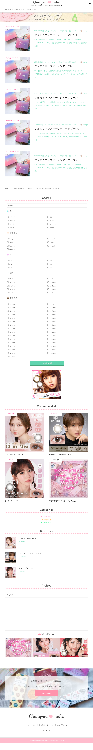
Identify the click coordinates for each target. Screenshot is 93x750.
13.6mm (52, 336)
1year (11, 242)
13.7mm (12, 339)
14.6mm (52, 353)
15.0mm (52, 293)
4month (52, 246)
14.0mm (52, 279)
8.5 (50, 261)
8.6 (10, 264)
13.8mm (12, 279)
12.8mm (52, 322)
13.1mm (12, 329)
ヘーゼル (52, 228)
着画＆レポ (47, 520)
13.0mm (52, 325)
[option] (19, 647)
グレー (51, 217)
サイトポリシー (60, 740)
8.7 (50, 264)
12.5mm (12, 318)
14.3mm (12, 286)
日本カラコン (47, 517)
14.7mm (52, 289)
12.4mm (52, 315)
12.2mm (52, 311)
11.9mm (12, 307)
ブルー (11, 228)
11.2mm (12, 304)
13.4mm (52, 332)
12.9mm (12, 325)
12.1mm (12, 311)
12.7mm (12, 322)
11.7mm (52, 304)
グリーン (12, 217)
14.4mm (52, 286)
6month (12, 249)
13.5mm (12, 336)
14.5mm (12, 289)
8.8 (10, 267)
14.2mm (52, 282)
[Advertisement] (46, 608)
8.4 (10, 261)
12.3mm (12, 315)
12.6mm (52, 318)
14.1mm (12, 282)
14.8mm (12, 293)
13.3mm (12, 332)
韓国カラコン (47, 523)
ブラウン (12, 224)
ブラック (52, 224)
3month (12, 246)
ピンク (51, 221)
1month (52, 239)
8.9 (50, 267)
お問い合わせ (46, 693)
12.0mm (52, 307)
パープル (12, 221)
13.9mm (12, 343)
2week (51, 242)
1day (11, 239)
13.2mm (52, 329)
